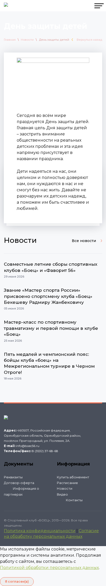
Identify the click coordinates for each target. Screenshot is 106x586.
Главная (10, 39)
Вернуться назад (89, 39)
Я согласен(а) (17, 581)
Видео (62, 494)
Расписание (67, 483)
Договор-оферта (19, 483)
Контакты (74, 500)
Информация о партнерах (21, 491)
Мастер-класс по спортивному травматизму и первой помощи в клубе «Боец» (51, 328)
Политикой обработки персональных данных (49, 567)
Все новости (84, 240)
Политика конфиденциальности (39, 530)
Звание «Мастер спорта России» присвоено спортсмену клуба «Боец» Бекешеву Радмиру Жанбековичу (48, 296)
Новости (27, 39)
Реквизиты (13, 477)
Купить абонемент (73, 477)
